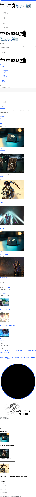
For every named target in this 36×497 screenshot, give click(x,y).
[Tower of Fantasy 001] (4, 306)
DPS (1, 123)
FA (0, 118)
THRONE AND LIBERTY (3, 277)
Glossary (3, 23)
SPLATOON (26, 357)
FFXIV (4, 18)
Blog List (5, 12)
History (3, 22)
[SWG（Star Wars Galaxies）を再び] (4, 321)
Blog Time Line (6, 13)
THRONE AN (3, 280)
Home (3, 66)
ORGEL (5, 72)
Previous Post (2, 116)
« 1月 (1, 495)
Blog (2, 67)
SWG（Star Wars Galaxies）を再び (8, 325)
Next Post (1, 121)
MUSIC (5, 174)
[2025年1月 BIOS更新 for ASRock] (4, 441)
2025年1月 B (2, 150)
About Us (3, 24)
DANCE (6, 350)
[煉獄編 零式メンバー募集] (4, 337)
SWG (4, 225)
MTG (15, 350)
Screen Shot (3, 77)
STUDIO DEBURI (19, 496)
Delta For (2, 176)
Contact (5, 82)
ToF (0, 307)
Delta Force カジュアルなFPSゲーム (7, 461)
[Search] (0, 29)
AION (4, 17)
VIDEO (5, 71)
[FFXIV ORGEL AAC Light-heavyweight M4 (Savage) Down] (4, 472)
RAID (24, 357)
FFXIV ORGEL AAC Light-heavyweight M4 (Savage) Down (14, 476)
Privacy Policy (6, 27)
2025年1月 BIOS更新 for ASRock (7, 445)
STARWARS (5, 76)
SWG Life (2, 228)
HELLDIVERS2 (13, 357)
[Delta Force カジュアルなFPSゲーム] (4, 457)
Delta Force (2, 174)
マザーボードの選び (4, 254)
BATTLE (3, 350)
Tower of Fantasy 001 (5, 309)
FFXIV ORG (2, 202)
